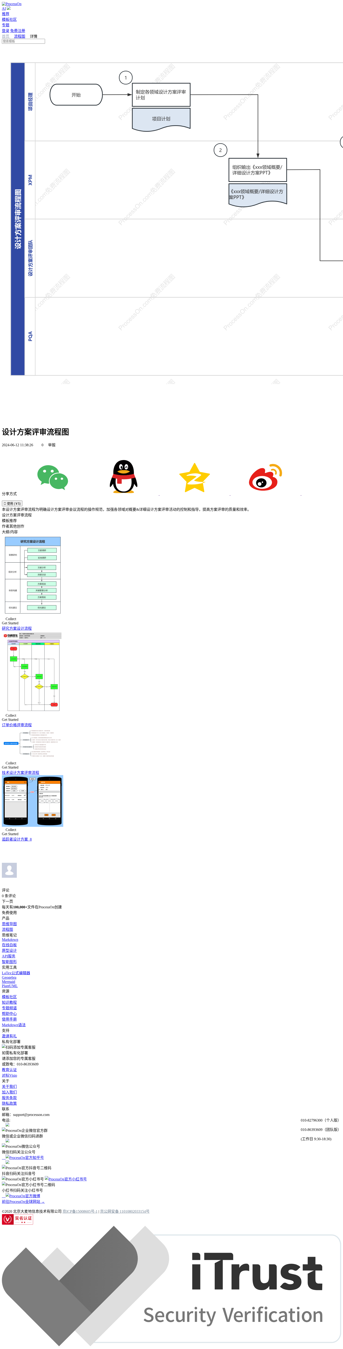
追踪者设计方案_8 (17, 839)
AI (4, 9)
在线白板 (9, 945)
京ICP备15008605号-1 (80, 1211)
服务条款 (9, 1098)
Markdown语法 (14, 1025)
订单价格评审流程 (17, 725)
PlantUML (10, 986)
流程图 (19, 36)
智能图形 (9, 962)
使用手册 (9, 1019)
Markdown (10, 940)
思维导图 (9, 924)
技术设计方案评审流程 (20, 773)
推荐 (5, 14)
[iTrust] (171, 1345)
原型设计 (9, 951)
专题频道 (9, 1008)
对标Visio (9, 1075)
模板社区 (9, 20)
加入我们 (9, 1092)
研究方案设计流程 (17, 628)
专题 (5, 25)
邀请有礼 (9, 1036)
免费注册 (17, 31)
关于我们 (9, 1087)
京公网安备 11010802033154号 (125, 1211)
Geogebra (9, 977)
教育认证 (9, 1070)
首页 (6, 36)
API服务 (8, 956)
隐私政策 (9, 1103)
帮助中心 (9, 1014)
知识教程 (9, 1002)
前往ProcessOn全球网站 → (23, 1202)
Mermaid (8, 982)
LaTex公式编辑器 (16, 973)
